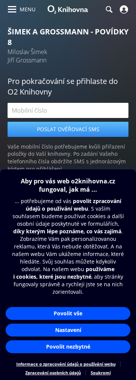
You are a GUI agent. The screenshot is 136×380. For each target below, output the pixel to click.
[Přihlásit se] (123, 9)
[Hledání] (108, 9)
